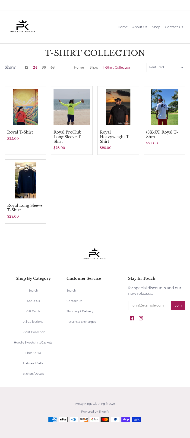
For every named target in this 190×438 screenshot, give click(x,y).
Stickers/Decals (33, 373)
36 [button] (44, 67)
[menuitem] (142, 5)
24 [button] (35, 67)
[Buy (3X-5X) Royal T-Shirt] (164, 107)
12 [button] (26, 67)
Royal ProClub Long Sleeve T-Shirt (68, 137)
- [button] (164, 5)
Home (79, 67)
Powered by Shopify (95, 411)
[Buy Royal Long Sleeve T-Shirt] (25, 180)
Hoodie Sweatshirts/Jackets (33, 342)
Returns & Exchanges (81, 321)
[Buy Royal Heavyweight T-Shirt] (118, 107)
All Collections (33, 321)
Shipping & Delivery (79, 311)
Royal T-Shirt (20, 132)
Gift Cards (33, 311)
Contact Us (74, 301)
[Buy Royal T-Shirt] (25, 107)
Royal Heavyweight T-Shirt (115, 137)
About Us (33, 301)
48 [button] (53, 67)
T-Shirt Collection (33, 332)
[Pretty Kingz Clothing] (23, 26)
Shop (94, 67)
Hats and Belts (33, 363)
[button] (180, 5)
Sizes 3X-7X (33, 353)
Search (33, 290)
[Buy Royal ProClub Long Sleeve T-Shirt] (72, 107)
